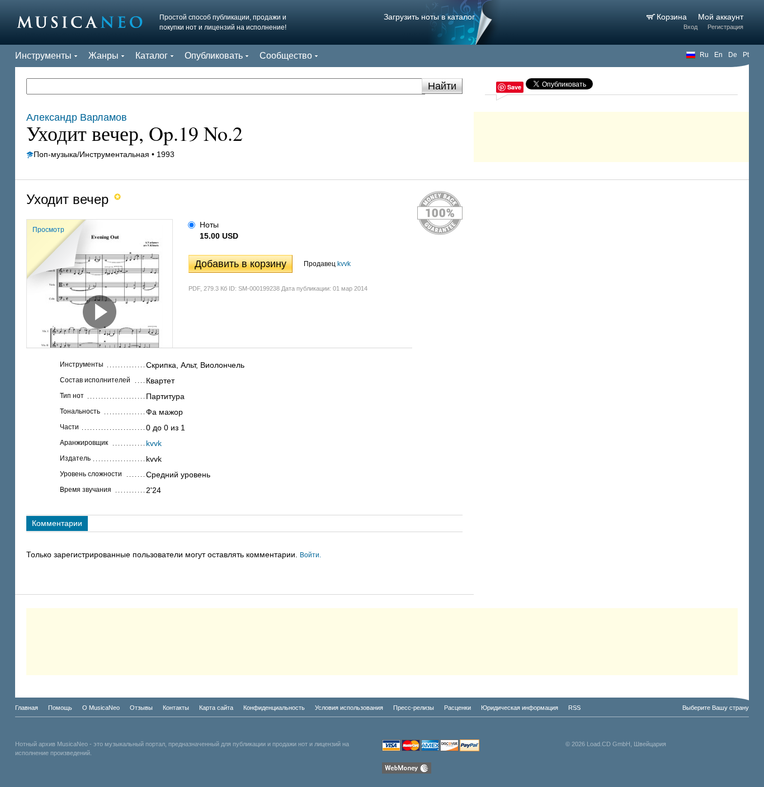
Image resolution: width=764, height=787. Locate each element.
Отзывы (141, 707)
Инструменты (43, 55)
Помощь (60, 707)
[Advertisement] (611, 134)
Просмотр (48, 230)
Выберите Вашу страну (715, 707)
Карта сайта (216, 707)
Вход (690, 26)
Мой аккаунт (720, 16)
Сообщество (286, 55)
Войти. (310, 555)
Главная (26, 707)
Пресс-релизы (413, 707)
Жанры (103, 55)
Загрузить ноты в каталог (429, 16)
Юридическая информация (519, 707)
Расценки (457, 707)
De (732, 55)
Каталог (151, 55)
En (718, 55)
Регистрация (725, 26)
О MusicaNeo (101, 707)
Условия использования (349, 707)
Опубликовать (214, 55)
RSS (574, 707)
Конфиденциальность (274, 707)
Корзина (673, 16)
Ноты (209, 224)
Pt (746, 55)
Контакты (176, 707)
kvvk (344, 264)
